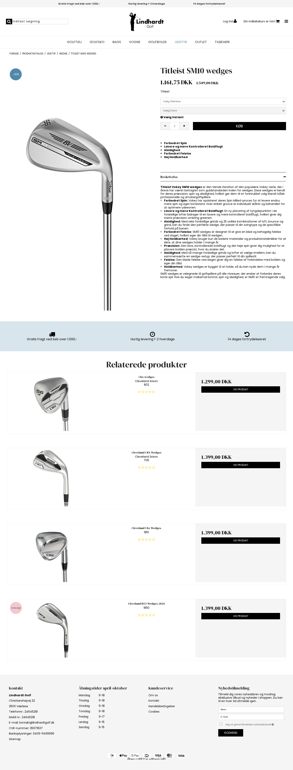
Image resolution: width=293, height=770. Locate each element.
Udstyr (181, 42)
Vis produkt (240, 389)
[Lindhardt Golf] (146, 21)
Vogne (134, 42)
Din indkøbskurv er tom (259, 21)
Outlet (201, 42)
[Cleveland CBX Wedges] (52, 477)
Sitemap (15, 739)
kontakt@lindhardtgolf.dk (36, 723)
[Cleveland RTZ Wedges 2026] (52, 628)
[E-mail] (251, 717)
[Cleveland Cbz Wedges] (52, 553)
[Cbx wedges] (52, 402)
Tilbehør (222, 42)
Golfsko (97, 42)
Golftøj (74, 42)
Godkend (230, 733)
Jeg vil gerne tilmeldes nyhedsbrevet (254, 723)
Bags (116, 42)
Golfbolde (157, 42)
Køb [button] (239, 126)
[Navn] (251, 709)
